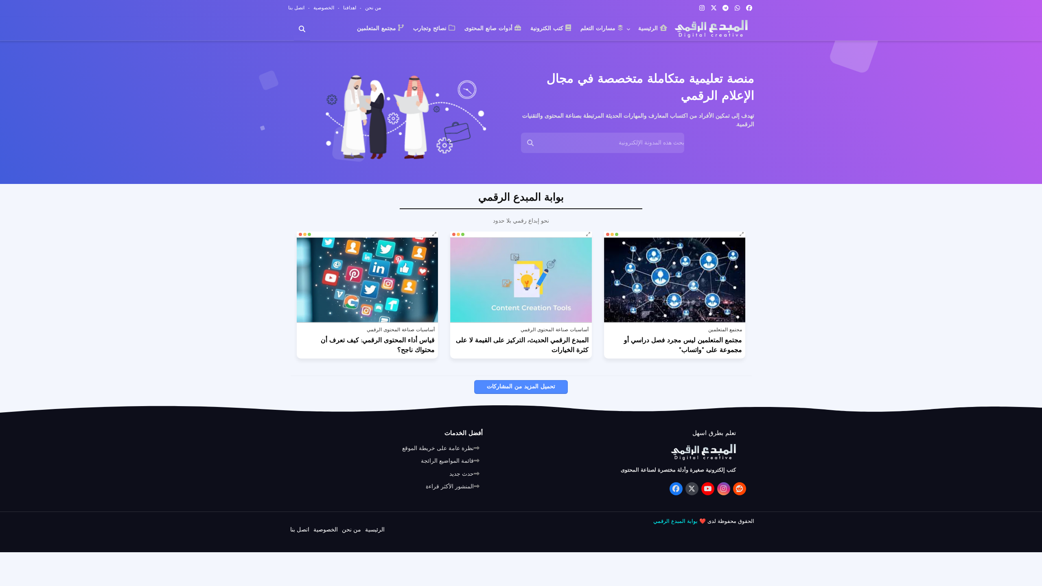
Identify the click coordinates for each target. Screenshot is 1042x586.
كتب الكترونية (547, 29)
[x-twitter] (714, 8)
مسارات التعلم (598, 29)
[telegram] (725, 8)
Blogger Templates (594, 536)
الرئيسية (649, 29)
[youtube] (707, 488)
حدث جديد (461, 474)
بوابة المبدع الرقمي (675, 521)
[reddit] (739, 488)
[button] (302, 29)
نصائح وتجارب (431, 29)
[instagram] (702, 8)
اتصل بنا (296, 8)
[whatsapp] (737, 8)
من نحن (372, 8)
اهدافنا (348, 8)
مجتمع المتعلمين (377, 29)
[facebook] (749, 8)
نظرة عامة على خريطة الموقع (438, 449)
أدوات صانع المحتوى (489, 29)
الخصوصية (323, 8)
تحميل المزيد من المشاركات (521, 387)
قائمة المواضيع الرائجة (447, 461)
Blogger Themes (732, 536)
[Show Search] (530, 143)
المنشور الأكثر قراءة (450, 487)
